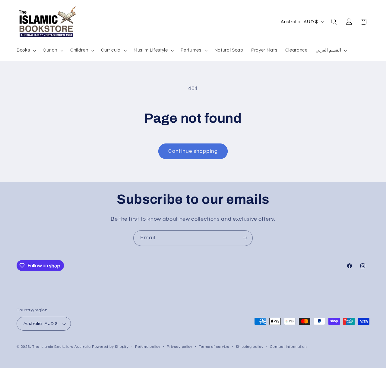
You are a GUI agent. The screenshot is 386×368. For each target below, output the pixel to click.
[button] (26, 50)
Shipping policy (250, 347)
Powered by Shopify (110, 347)
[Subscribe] (245, 238)
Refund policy (147, 347)
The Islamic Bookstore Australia (61, 347)
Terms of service (214, 347)
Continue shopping (193, 151)
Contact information (288, 347)
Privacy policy (179, 347)
